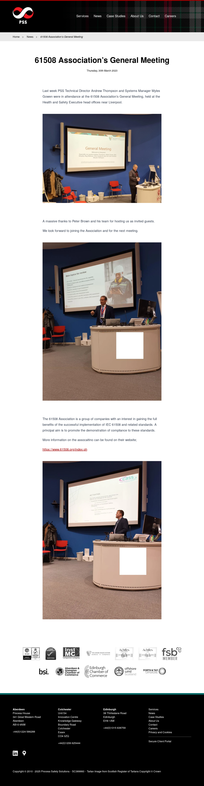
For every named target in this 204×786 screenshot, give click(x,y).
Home (16, 36)
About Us (137, 16)
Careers (170, 16)
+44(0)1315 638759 (114, 728)
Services (82, 16)
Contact (154, 16)
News (98, 16)
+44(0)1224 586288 (24, 731)
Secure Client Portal (160, 741)
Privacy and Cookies (160, 732)
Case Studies (116, 16)
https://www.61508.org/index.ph (65, 449)
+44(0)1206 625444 (69, 743)
